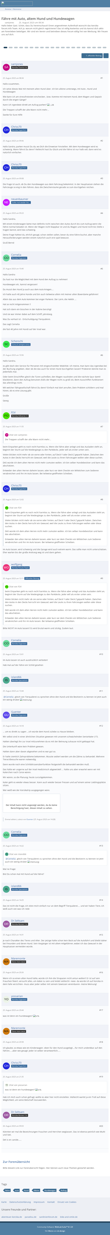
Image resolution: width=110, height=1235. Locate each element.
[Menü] (106, 3)
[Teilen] (106, 55)
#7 (102, 426)
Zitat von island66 (17, 854)
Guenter (29, 819)
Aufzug (64, 1190)
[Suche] (92, 3)
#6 (102, 355)
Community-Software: (55, 1227)
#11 (101, 691)
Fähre (7, 1190)
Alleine (36, 1190)
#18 (101, 1042)
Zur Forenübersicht (16, 1162)
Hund (26, 1190)
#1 (102, 78)
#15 (101, 934)
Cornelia (9, 696)
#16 (101, 972)
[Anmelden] (99, 3)
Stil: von (55, 1231)
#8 (102, 499)
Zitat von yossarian (18, 1085)
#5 (102, 268)
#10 (101, 654)
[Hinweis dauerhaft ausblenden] (107, 26)
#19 (101, 1076)
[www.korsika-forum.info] (17, 3)
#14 (101, 900)
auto (17, 1190)
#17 (101, 1010)
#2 (102, 140)
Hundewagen (50, 1190)
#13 (101, 845)
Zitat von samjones (18, 434)
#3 (102, 178)
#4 (102, 213)
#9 (102, 578)
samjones (9, 22)
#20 (101, 1126)
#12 (101, 725)
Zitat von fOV (15, 507)
